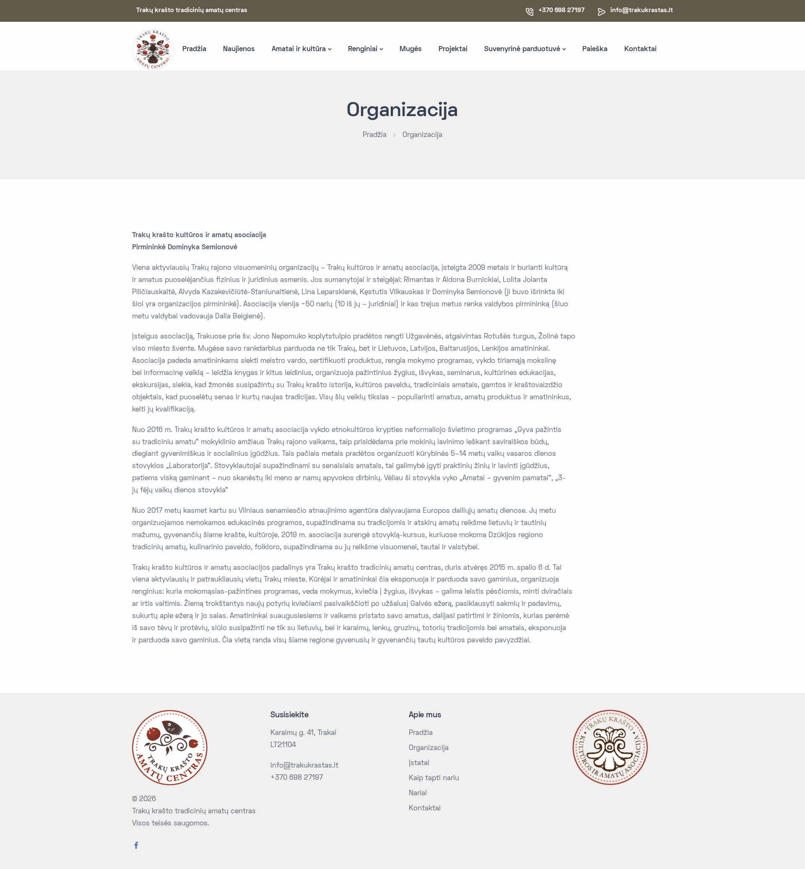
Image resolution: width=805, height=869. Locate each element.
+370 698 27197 (296, 778)
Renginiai (362, 49)
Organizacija (422, 135)
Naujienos (239, 49)
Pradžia (194, 49)
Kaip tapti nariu (434, 778)
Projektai (453, 49)
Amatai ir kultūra (299, 49)
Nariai (418, 793)
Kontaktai (640, 49)
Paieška (595, 49)
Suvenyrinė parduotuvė (522, 49)
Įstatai (419, 763)
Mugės (411, 49)
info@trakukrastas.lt (641, 10)
